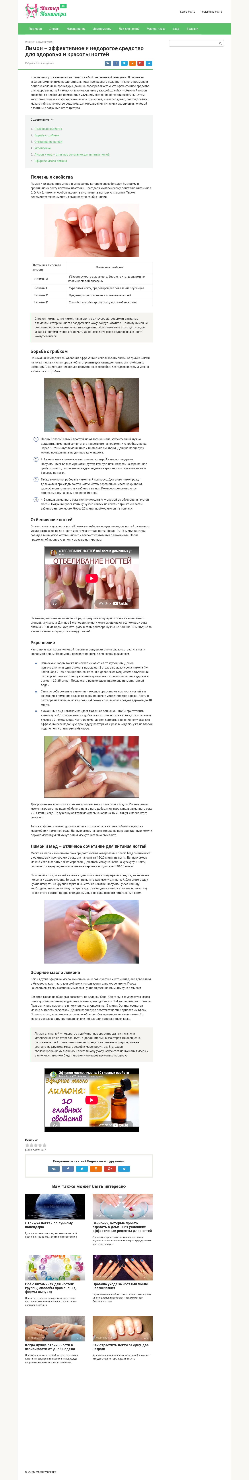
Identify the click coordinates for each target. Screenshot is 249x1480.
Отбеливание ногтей (48, 141)
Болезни (192, 28)
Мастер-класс (156, 28)
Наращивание (76, 28)
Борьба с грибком (46, 135)
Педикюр (35, 28)
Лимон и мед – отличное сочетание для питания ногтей (72, 154)
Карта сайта (187, 11)
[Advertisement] (89, 1415)
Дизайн (54, 28)
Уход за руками (45, 63)
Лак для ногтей (129, 28)
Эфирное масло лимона (50, 161)
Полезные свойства (48, 129)
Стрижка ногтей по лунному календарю (49, 1225)
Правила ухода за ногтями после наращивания (120, 1286)
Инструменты (102, 28)
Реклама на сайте (211, 11)
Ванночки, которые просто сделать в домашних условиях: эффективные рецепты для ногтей (122, 1227)
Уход (176, 28)
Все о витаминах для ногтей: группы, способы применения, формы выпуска (50, 1288)
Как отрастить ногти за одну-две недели (121, 1347)
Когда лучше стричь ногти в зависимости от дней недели (50, 1347)
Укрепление (42, 148)
